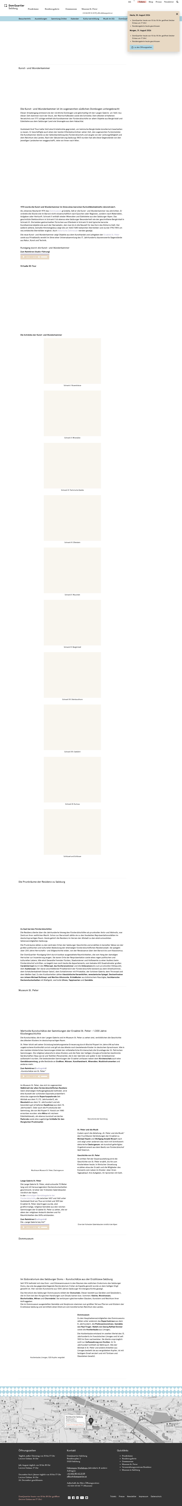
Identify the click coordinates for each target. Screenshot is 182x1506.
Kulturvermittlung (91, 19)
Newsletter (169, 1)
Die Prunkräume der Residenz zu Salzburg (42, 881)
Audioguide (40, 1068)
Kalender (75, 19)
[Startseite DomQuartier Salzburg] (14, 8)
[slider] (44, 256)
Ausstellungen (41, 19)
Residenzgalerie (52, 9)
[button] (177, 1)
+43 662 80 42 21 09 (89, 13)
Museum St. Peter (89, 9)
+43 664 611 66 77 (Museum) (79, 1485)
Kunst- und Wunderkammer (34, 68)
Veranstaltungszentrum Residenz (136, 1467)
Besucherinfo (25, 19)
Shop (151, 1)
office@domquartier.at (104, 13)
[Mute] (39, 257)
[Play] (23, 257)
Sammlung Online (59, 19)
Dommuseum (71, 9)
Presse (159, 1)
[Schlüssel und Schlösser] (72, 832)
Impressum (143, 1496)
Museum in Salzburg (131, 1470)
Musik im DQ (108, 19)
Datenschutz (156, 1496)
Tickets (142, 1)
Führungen (72, 1468)
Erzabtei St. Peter (111, 234)
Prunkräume (33, 9)
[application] (34, 256)
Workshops (82, 1468)
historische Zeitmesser (68, 230)
